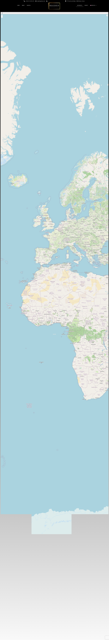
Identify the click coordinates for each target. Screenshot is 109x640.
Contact (86, 5)
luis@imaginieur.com (41, 1)
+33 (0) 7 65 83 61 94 (30, 1)
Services (28, 5)
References (79, 5)
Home (18, 5)
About (23, 5)
